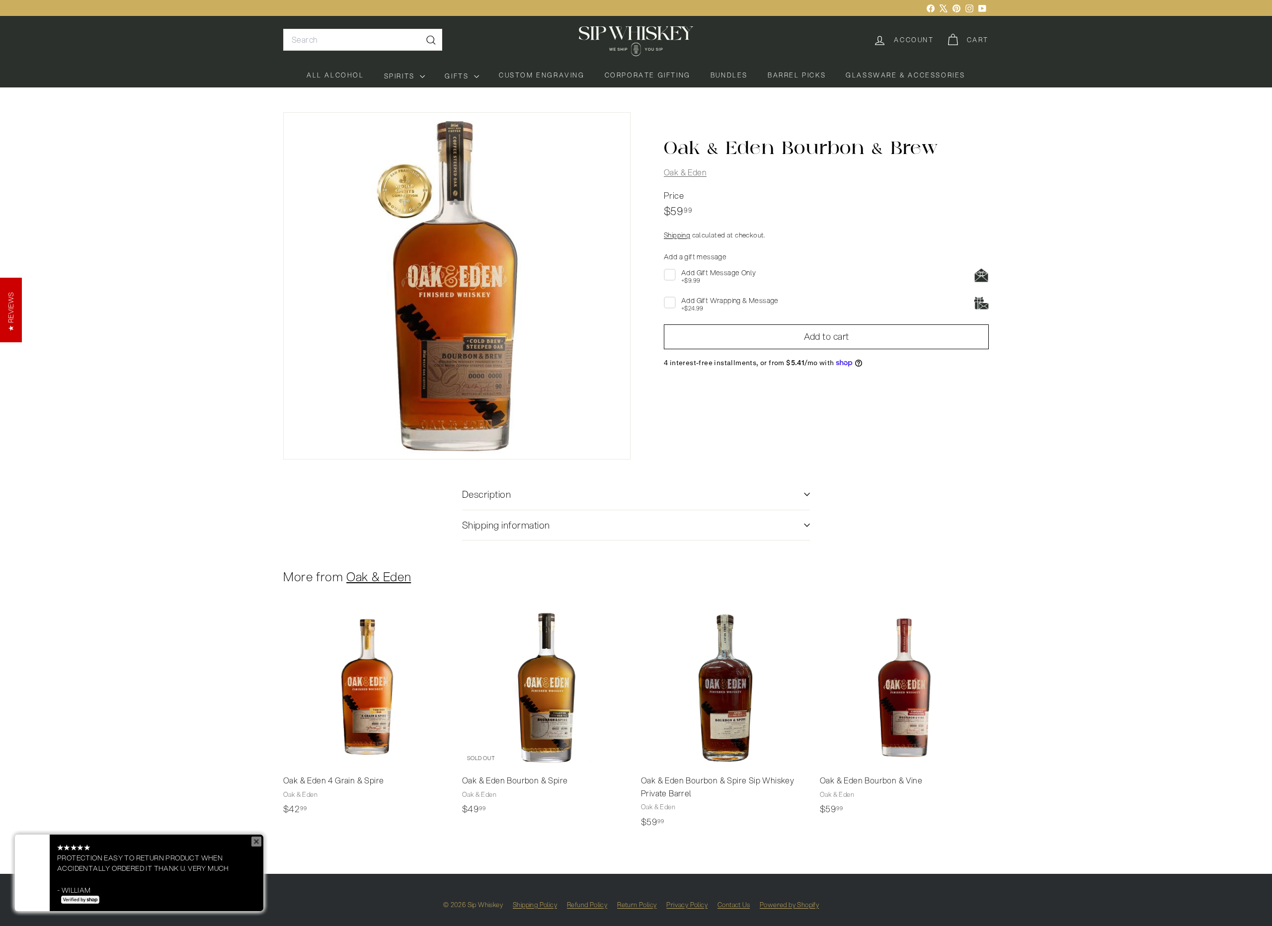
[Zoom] (457, 286)
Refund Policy (587, 904)
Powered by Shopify (789, 904)
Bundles (729, 75)
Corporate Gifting (648, 75)
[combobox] (362, 40)
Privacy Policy (687, 904)
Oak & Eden (685, 172)
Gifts (458, 76)
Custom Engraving (542, 75)
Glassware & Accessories (905, 75)
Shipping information (506, 525)
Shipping (677, 234)
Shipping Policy (535, 904)
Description (486, 494)
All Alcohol (335, 75)
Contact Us (733, 904)
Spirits (401, 76)
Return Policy (636, 904)
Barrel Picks (797, 75)
